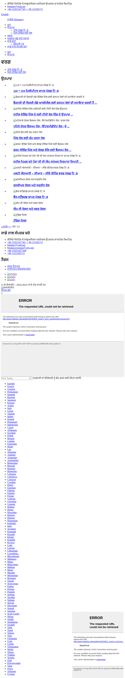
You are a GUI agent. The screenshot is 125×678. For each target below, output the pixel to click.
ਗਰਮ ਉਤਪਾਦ (13, 266)
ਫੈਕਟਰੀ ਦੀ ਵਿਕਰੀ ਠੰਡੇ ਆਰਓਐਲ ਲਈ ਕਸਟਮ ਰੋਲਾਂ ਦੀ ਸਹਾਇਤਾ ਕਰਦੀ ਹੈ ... (55, 102)
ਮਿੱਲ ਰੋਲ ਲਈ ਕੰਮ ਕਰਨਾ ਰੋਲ (29, 138)
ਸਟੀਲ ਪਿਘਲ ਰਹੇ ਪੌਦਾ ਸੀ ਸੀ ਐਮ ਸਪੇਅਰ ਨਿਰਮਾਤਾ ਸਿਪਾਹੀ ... (47, 161)
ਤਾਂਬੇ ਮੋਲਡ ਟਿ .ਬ (20, 30)
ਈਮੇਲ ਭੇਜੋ (6, 290)
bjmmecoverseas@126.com (20, 248)
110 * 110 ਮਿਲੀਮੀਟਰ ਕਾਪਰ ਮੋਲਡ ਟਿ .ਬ (36, 91)
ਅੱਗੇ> (6, 226)
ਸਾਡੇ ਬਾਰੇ (11, 41)
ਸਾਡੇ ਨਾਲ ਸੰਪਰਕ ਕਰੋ (17, 46)
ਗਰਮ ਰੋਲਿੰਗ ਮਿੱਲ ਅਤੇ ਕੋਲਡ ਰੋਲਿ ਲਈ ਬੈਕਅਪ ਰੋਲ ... (42, 150)
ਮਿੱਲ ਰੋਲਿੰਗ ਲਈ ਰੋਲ (22, 33)
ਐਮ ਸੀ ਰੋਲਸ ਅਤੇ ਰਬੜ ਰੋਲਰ (29, 209)
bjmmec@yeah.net (16, 6)
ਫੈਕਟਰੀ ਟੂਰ (18, 44)
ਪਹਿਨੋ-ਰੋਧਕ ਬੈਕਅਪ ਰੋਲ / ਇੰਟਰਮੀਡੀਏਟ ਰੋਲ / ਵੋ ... (41, 126)
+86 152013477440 (16, 250)
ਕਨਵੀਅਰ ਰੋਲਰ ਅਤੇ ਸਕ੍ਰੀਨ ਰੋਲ (31, 185)
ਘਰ (9, 24)
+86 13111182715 (16, 253)
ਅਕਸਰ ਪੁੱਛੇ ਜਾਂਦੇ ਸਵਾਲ (18, 38)
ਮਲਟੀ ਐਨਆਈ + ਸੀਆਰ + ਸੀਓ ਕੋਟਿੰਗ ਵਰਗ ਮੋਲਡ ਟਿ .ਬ (45, 173)
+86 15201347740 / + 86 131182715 (25, 9)
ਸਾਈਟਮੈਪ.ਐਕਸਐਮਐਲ (18, 269)
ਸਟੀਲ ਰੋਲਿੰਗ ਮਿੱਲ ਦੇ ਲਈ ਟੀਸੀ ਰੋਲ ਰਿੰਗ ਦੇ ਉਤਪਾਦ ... (43, 114)
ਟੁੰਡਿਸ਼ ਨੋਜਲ (19, 220)
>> (10, 226)
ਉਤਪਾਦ (11, 27)
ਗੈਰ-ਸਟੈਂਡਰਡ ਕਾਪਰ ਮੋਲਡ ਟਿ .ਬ (30, 197)
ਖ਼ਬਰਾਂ (10, 35)
